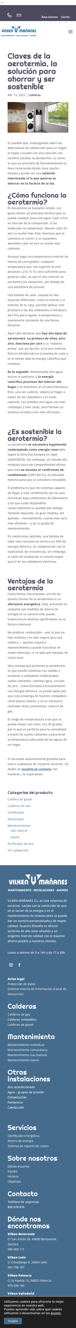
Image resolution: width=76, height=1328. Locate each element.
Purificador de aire (21, 844)
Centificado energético (23, 1136)
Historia (13, 1176)
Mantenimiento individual (26, 1045)
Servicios (22, 1127)
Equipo (13, 1171)
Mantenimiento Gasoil (23, 1060)
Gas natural (19, 830)
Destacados (16, 819)
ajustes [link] (56, 1313)
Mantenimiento (31, 1036)
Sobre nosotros (32, 1158)
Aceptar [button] (13, 1321)
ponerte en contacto (37, 769)
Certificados (16, 812)
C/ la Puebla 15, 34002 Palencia (30, 1280)
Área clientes (50, 17)
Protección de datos (21, 984)
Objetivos (14, 1181)
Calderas (22, 1006)
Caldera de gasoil (20, 799)
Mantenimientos (19, 826)
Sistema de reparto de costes (28, 1146)
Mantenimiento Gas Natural (27, 1055)
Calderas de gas (19, 1014)
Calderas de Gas (19, 806)
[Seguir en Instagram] (11, 965)
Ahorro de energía (20, 1141)
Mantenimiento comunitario (27, 1050)
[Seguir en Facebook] (19, 965)
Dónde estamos (19, 1166)
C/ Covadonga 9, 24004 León (27, 1262)
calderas (35, 95)
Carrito (65, 17)
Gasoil (15, 837)
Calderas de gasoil (21, 1025)
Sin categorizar (18, 850)
